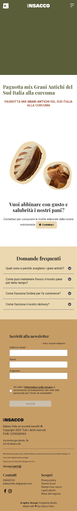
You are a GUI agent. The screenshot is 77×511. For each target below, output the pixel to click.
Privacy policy (48, 480)
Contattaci (48, 224)
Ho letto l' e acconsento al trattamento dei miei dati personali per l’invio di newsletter (36, 389)
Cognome (15, 370)
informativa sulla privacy (38, 386)
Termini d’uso (48, 483)
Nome (13, 359)
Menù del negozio (51, 493)
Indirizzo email (18, 347)
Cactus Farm (47, 506)
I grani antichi (48, 490)
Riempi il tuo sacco (51, 487)
